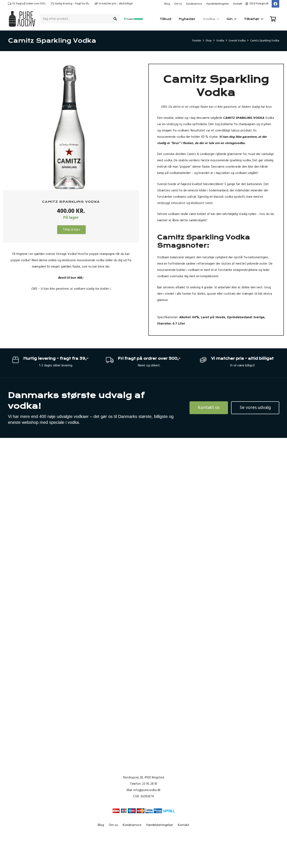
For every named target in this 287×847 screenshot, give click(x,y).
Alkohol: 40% (189, 317)
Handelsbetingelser (217, 4)
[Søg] (115, 19)
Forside (196, 40)
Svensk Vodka (237, 40)
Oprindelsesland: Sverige (246, 317)
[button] (127, 70)
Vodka (220, 40)
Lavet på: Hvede (213, 317)
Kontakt (237, 4)
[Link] (22, 19)
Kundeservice (194, 4)
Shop (208, 40)
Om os (178, 4)
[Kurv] (273, 18)
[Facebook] (275, 4)
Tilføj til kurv (71, 229)
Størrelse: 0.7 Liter (171, 323)
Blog (167, 4)
